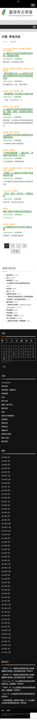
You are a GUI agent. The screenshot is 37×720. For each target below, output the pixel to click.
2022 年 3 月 (5, 597)
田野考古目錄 (11, 294)
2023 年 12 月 (6, 523)
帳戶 (8, 291)
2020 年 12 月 (6, 630)
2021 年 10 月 (6, 608)
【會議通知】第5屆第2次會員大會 (18, 94)
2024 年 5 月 (5, 509)
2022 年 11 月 (6, 568)
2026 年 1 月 (5, 476)
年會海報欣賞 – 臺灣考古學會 (13, 700)
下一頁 (15, 251)
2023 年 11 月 (6, 527)
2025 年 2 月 (5, 498)
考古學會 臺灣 (18, 58)
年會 (4, 50)
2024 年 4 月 (5, 512)
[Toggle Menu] (33, 5)
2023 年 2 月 (5, 557)
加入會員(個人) (11, 318)
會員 (22, 91)
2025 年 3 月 (5, 494)
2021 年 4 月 (5, 619)
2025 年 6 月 (5, 490)
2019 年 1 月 (5, 641)
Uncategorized (7, 48)
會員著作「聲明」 (12, 315)
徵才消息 (4, 401)
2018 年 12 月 (6, 645)
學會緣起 (9, 313)
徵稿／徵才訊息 (7, 404)
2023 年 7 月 (5, 542)
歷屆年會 (4, 423)
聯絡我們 (9, 280)
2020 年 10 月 (6, 634)
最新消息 (10, 50)
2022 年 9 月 (5, 575)
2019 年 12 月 (6, 638)
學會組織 (9, 310)
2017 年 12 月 (6, 652)
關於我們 (9, 302)
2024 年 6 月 (5, 505)
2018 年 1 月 (5, 649)
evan (4, 694)
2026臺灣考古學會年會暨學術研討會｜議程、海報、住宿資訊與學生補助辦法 (18, 111)
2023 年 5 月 (5, 549)
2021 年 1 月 (5, 627)
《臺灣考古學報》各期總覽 (15, 321)
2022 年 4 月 (5, 593)
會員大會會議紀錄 (7, 416)
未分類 (8, 710)
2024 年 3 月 (5, 516)
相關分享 (4, 430)
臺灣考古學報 (6, 434)
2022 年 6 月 (5, 586)
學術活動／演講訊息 (25, 48)
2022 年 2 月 (5, 601)
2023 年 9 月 (5, 534)
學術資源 (26, 68)
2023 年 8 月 (5, 538)
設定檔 (8, 288)
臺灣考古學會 (21, 12)
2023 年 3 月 (5, 553)
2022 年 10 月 (6, 571)
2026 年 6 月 (5, 457)
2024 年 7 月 (5, 501)
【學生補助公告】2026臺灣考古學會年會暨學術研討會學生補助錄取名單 (18, 75)
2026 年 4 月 (5, 465)
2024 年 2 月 (5, 520)
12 (24, 246)
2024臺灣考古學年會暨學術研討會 (18, 283)
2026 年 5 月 (5, 461)
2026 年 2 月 (5, 472)
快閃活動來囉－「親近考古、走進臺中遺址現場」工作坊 (18, 154)
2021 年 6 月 (5, 615)
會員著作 (4, 419)
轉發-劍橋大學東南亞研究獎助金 (17, 211)
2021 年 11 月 (6, 604)
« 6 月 (3, 366)
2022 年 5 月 (5, 590)
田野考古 (4, 427)
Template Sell (8, 715)
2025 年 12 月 (6, 479)
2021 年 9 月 (5, 612)
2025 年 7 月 (5, 487)
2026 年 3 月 (5, 468)
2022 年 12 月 (6, 564)
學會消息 (15, 48)
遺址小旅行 (5, 438)
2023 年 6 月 (5, 546)
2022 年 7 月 (5, 582)
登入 (18, 1)
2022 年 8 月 (5, 579)
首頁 (2, 710)
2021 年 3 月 (5, 623)
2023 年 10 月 (6, 531)
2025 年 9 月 (5, 483)
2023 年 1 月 (5, 560)
